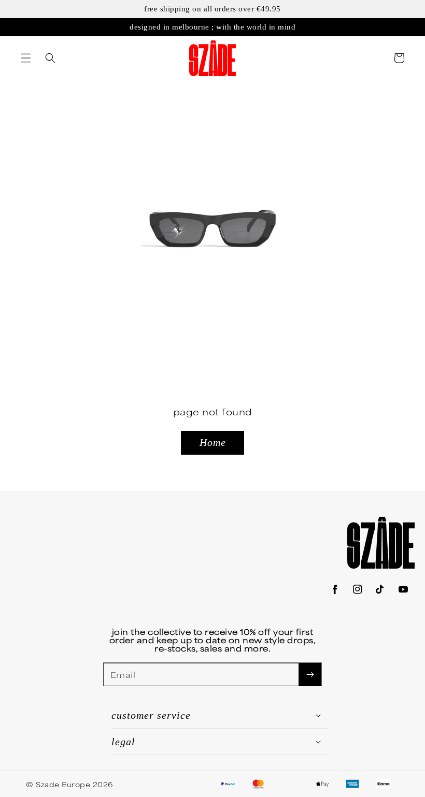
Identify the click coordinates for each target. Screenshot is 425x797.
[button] (26, 58)
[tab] (26, 58)
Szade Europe (63, 784)
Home (213, 442)
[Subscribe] (310, 674)
